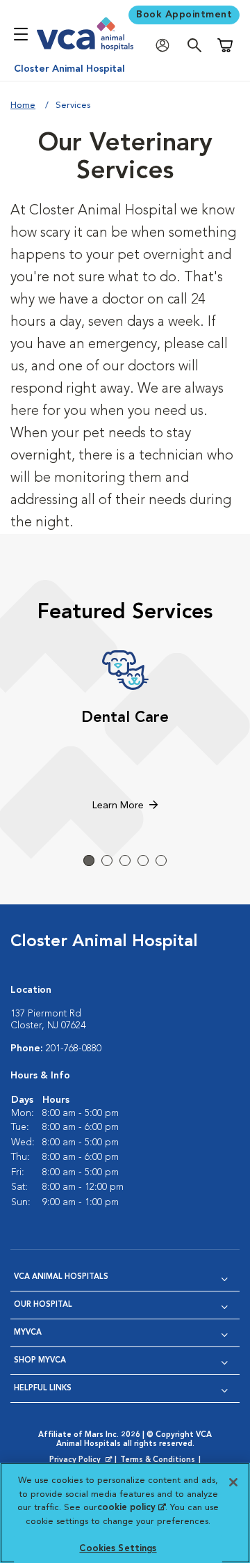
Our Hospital (43, 1305)
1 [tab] (88, 860)
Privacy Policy (82, 1460)
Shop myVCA (40, 1361)
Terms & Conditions (157, 1460)
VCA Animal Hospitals (61, 1277)
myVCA (28, 1333)
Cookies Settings (117, 1548)
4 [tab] (143, 860)
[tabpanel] (125, 732)
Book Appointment (184, 14)
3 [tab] (125, 860)
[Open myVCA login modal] (166, 45)
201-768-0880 (73, 1048)
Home (22, 105)
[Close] (233, 1482)
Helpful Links (43, 1388)
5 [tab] (161, 860)
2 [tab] (106, 860)
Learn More (118, 805)
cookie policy (131, 1507)
